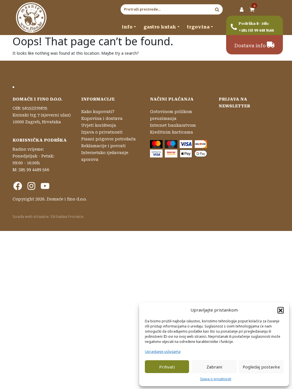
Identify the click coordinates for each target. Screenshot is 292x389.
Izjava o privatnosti (215, 378)
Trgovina (198, 27)
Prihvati (167, 367)
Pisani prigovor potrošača (108, 139)
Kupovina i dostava (102, 118)
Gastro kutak (159, 27)
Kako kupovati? (97, 111)
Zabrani (214, 367)
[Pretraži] (217, 9)
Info (127, 27)
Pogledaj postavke (261, 367)
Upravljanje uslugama (163, 351)
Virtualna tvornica (66, 217)
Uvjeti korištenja (98, 125)
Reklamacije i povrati (103, 146)
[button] (280, 310)
